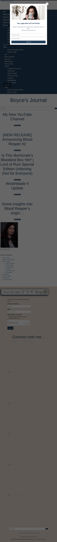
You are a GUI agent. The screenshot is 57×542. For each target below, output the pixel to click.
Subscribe (28, 42)
